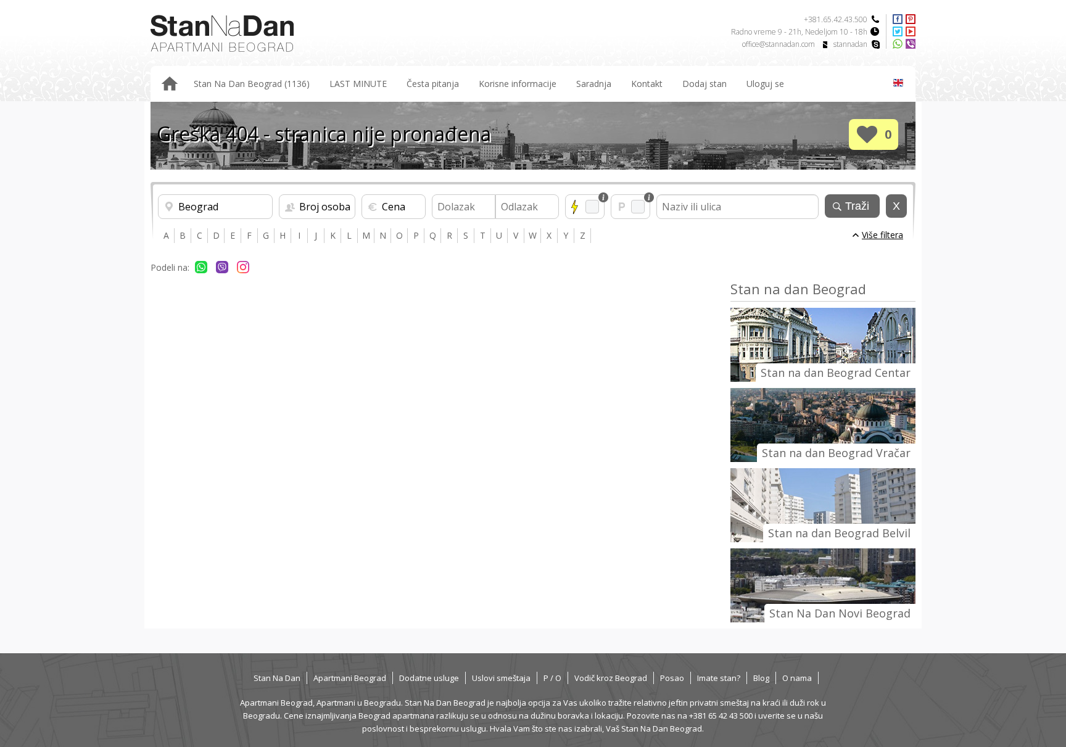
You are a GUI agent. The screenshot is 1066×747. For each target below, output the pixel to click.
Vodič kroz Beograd (610, 677)
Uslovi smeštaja (501, 677)
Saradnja (593, 83)
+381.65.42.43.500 (835, 19)
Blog (761, 677)
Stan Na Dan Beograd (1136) (252, 83)
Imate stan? (718, 677)
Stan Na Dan (277, 677)
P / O (552, 677)
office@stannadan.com (778, 44)
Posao (672, 677)
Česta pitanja (433, 83)
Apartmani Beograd (349, 677)
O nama (797, 677)
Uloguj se (765, 83)
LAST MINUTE (358, 83)
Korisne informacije (517, 83)
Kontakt (647, 83)
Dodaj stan (704, 83)
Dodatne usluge (429, 677)
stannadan (850, 44)
